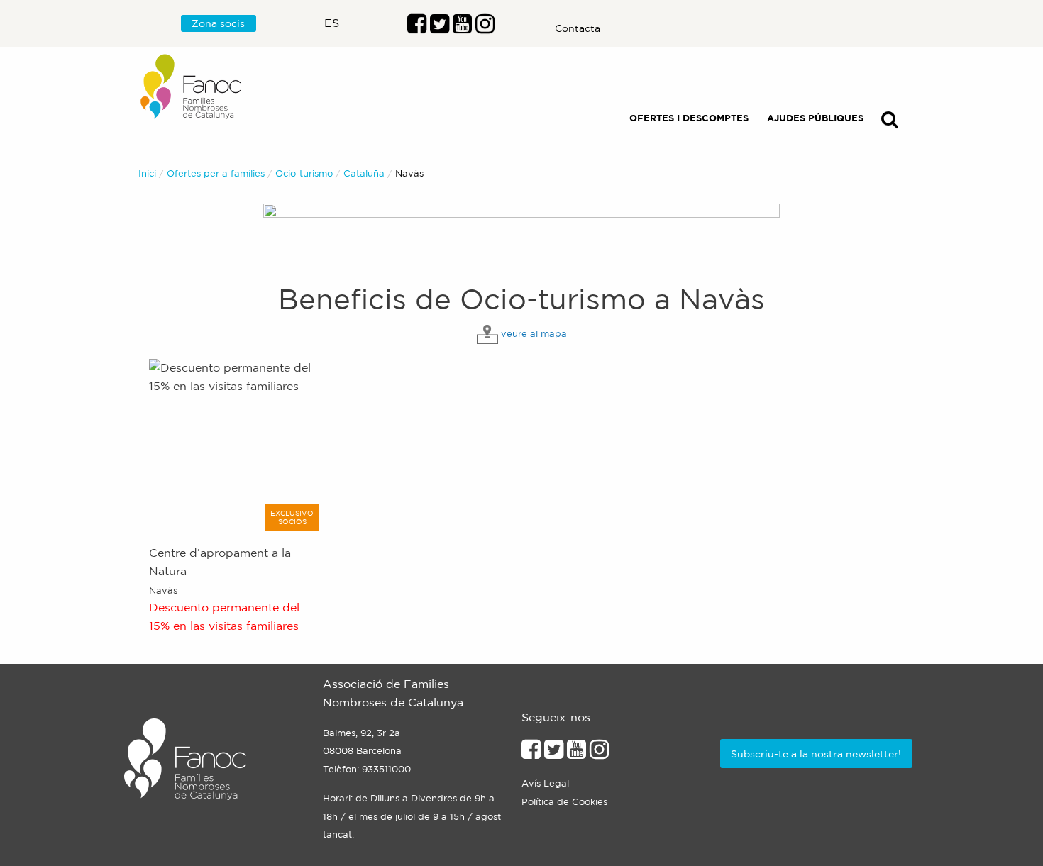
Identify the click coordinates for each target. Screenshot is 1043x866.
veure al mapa (534, 333)
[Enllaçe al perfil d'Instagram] (599, 753)
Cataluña (364, 173)
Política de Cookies (564, 801)
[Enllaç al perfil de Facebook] (416, 27)
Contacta (577, 28)
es (331, 22)
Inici (147, 173)
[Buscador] (889, 122)
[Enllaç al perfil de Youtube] (576, 753)
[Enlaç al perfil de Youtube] (462, 27)
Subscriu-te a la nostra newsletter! (816, 754)
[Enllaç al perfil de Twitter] (439, 27)
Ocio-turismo (304, 173)
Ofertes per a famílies (216, 173)
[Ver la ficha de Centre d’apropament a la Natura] (236, 444)
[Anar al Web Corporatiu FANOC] (192, 87)
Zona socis (218, 23)
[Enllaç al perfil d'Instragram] (485, 27)
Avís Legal (545, 783)
